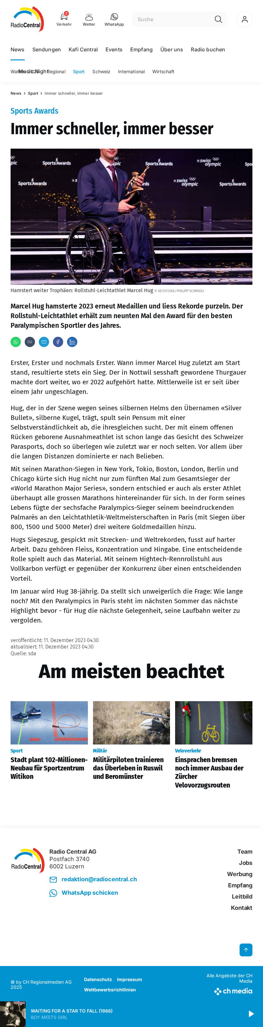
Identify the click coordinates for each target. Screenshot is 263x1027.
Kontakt (241, 907)
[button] (114, 19)
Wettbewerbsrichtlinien (110, 989)
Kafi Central (83, 49)
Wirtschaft (163, 71)
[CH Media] (224, 990)
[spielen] (250, 1014)
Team (244, 851)
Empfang (141, 49)
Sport (79, 71)
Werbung (239, 874)
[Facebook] (58, 342)
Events (114, 49)
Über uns (171, 49)
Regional (56, 71)
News (18, 49)
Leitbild (242, 896)
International (131, 71)
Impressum (129, 979)
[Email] (44, 342)
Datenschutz (98, 979)
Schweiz (101, 71)
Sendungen (46, 49)
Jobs (245, 862)
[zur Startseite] (27, 19)
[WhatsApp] (16, 342)
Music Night (33, 71)
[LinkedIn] (72, 342)
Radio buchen (208, 49)
